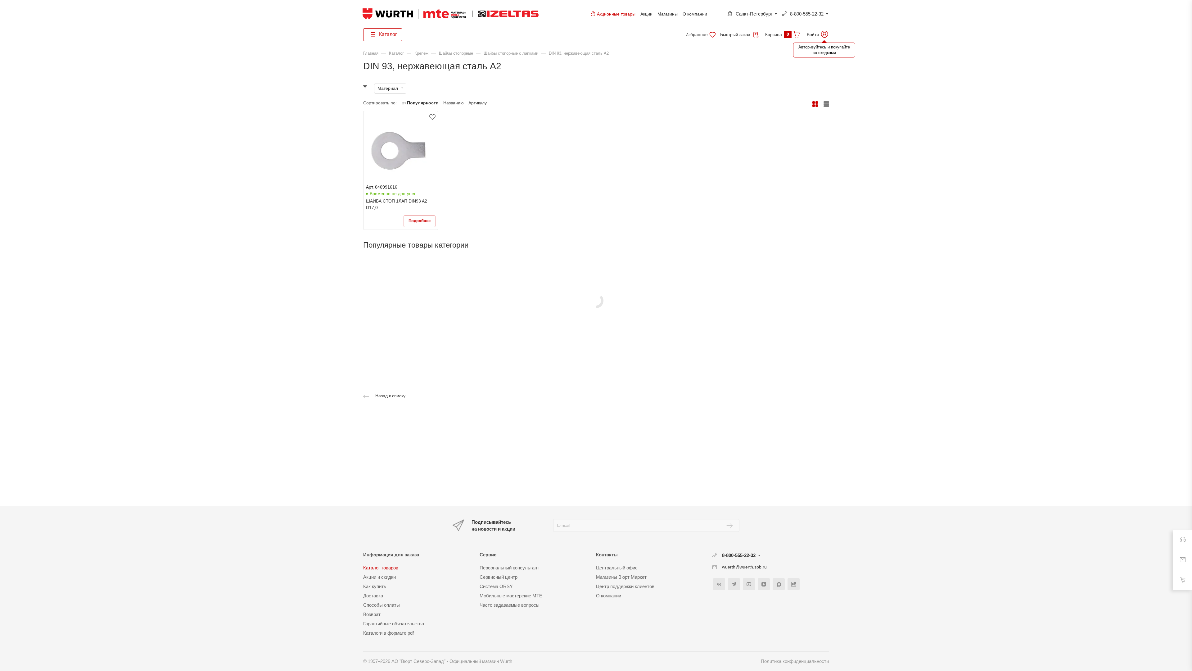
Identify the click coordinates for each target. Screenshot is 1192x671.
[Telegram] (734, 584)
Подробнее (420, 220)
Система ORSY (496, 586)
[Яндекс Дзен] (764, 584)
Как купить (374, 586)
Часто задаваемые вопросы (510, 605)
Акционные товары (616, 13)
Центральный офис (617, 567)
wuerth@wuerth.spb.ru (744, 566)
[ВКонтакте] (719, 584)
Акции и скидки (379, 577)
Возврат (372, 614)
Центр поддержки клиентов (625, 586)
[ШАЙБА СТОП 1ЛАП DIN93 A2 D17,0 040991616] (401, 151)
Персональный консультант (509, 567)
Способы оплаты (381, 605)
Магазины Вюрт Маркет (621, 577)
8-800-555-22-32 (807, 13)
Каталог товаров (380, 567)
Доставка (373, 595)
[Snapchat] (779, 584)
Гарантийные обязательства (393, 623)
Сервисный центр (498, 577)
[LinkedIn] (794, 584)
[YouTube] (749, 584)
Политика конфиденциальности (795, 661)
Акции (646, 13)
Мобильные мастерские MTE (511, 595)
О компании (695, 13)
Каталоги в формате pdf (388, 633)
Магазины (667, 13)
